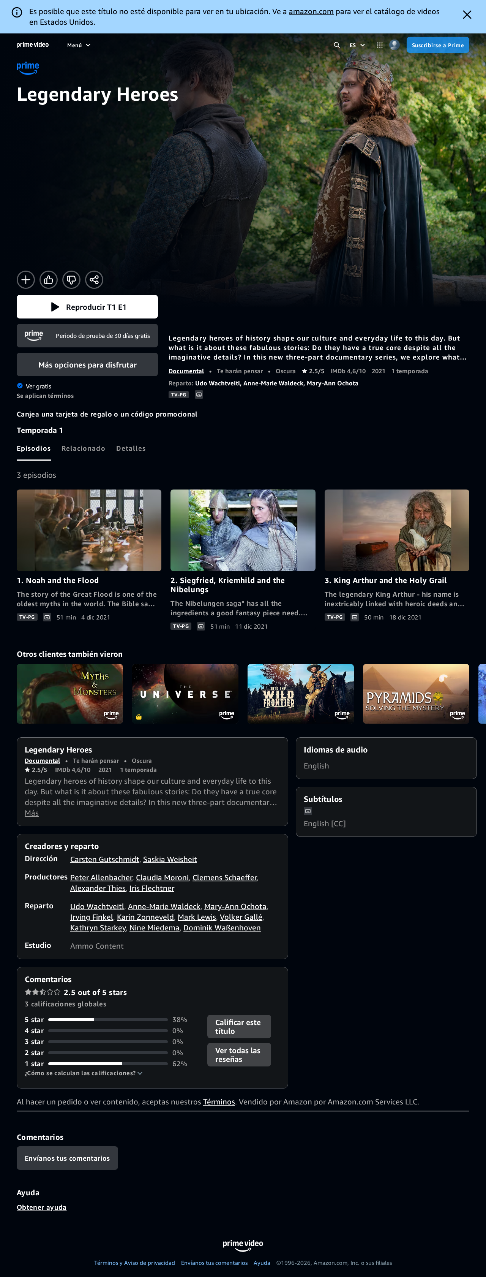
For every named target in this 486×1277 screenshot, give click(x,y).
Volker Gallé (241, 917)
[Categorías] (379, 45)
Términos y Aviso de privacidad (134, 1262)
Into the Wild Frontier (301, 694)
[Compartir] (94, 280)
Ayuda (262, 1262)
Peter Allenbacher (101, 877)
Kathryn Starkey (98, 927)
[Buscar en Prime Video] (337, 45)
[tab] (34, 448)
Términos (219, 1101)
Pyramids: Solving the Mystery (416, 694)
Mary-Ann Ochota (332, 383)
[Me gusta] (48, 280)
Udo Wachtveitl (217, 383)
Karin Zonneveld (145, 917)
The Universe (185, 694)
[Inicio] (33, 45)
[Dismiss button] (467, 14)
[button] (87, 306)
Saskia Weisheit (170, 859)
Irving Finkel (91, 917)
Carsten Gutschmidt (104, 859)
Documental (186, 371)
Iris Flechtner (151, 888)
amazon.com (311, 11)
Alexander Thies (98, 888)
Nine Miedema (154, 927)
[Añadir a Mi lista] (26, 280)
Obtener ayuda (42, 1207)
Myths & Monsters (70, 694)
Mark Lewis (197, 917)
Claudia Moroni (162, 877)
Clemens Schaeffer (225, 877)
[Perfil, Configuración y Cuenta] (394, 45)
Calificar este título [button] (238, 1026)
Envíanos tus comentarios (214, 1262)
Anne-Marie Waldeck (273, 383)
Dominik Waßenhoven (222, 927)
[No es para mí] (71, 280)
